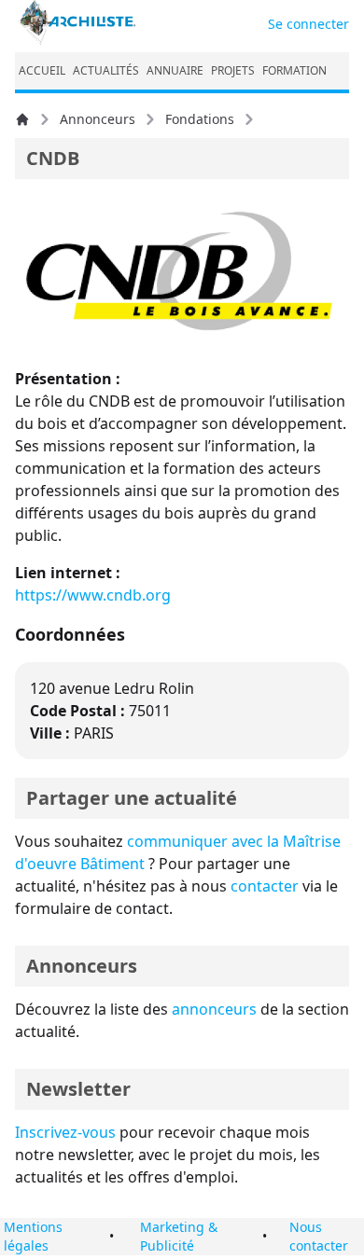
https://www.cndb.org (93, 595)
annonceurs (214, 1009)
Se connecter (308, 24)
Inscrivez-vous (65, 1132)
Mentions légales (33, 1236)
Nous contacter (318, 1236)
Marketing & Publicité (178, 1236)
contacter (265, 886)
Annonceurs (97, 119)
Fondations (199, 119)
